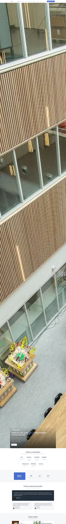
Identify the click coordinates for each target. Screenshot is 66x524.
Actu (20, 1)
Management (34, 1)
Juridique (30, 1)
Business (23, 1)
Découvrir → (14, 444)
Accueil (18, 1)
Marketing (38, 1)
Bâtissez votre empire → (51, 1)
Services (41, 1)
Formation (26, 1)
